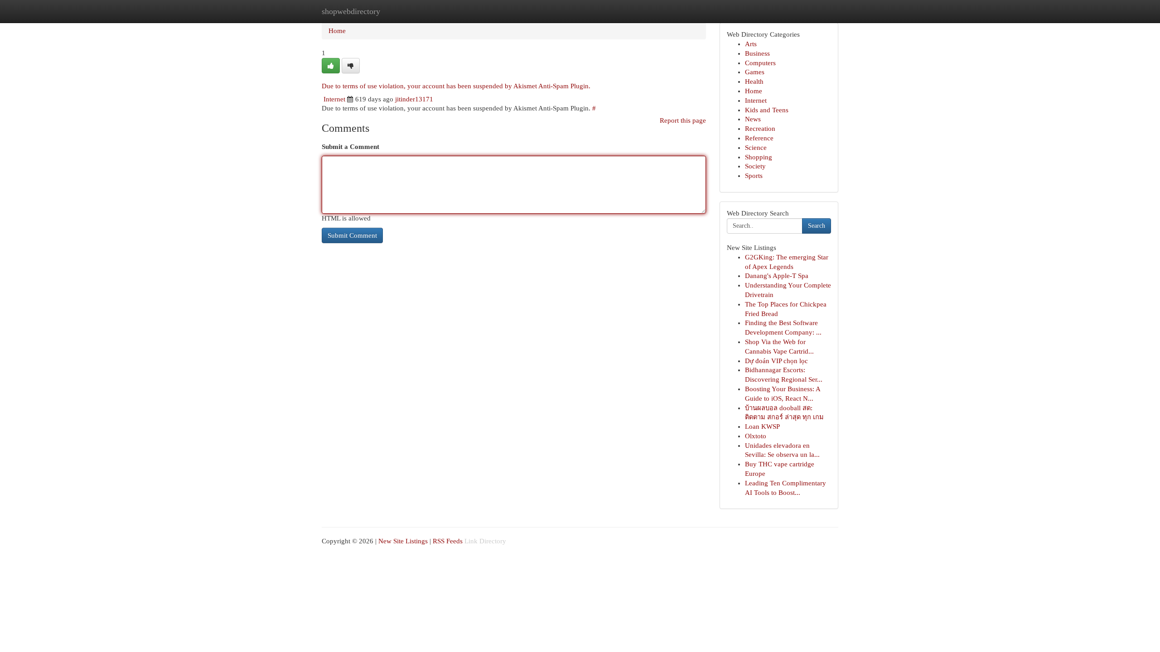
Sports (754, 175)
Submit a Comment (350, 146)
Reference (759, 138)
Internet (334, 99)
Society (755, 166)
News (753, 119)
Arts (751, 44)
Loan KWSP (762, 426)
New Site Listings (403, 541)
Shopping (758, 157)
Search (816, 225)
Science (756, 147)
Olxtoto (755, 436)
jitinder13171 (414, 99)
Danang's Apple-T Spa (776, 275)
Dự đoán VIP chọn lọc (776, 360)
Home (337, 30)
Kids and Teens (766, 110)
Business (757, 53)
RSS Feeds (448, 541)
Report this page (683, 120)
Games (754, 72)
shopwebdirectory (351, 11)
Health (754, 81)
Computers (760, 63)
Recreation (760, 128)
